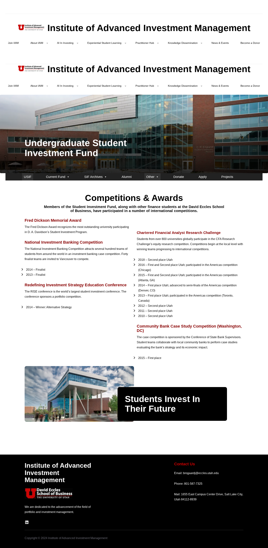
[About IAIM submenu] (47, 43)
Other (150, 177)
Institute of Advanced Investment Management (147, 28)
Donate (178, 177)
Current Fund (55, 177)
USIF (27, 177)
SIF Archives (93, 177)
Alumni (127, 177)
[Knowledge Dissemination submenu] (201, 43)
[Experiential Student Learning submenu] (125, 43)
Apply (203, 177)
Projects (227, 177)
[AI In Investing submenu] (77, 43)
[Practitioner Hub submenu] (158, 43)
